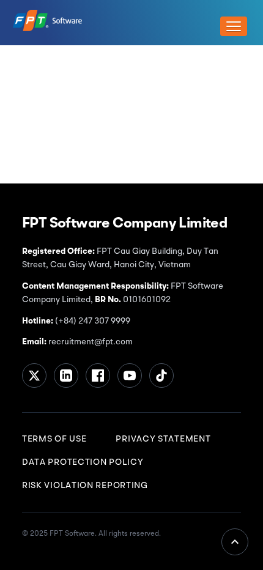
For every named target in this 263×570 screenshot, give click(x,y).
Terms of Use (54, 439)
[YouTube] (129, 375)
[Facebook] (98, 375)
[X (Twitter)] (34, 375)
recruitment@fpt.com (89, 342)
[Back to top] (234, 541)
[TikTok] (161, 375)
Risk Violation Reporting (85, 485)
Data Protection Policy (82, 462)
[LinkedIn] (66, 375)
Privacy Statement (163, 439)
